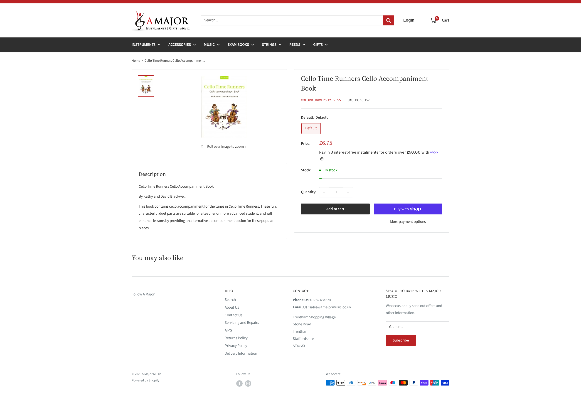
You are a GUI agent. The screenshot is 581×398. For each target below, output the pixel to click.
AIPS (228, 330)
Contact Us (233, 315)
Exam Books (238, 44)
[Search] (388, 20)
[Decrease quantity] (324, 192)
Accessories (179, 44)
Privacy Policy (236, 346)
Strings (269, 44)
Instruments (143, 44)
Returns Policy (236, 338)
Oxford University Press (321, 100)
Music (209, 44)
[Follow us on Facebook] (239, 383)
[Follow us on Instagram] (248, 383)
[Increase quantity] (348, 192)
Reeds (294, 44)
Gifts (318, 44)
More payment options (408, 221)
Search (230, 299)
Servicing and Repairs (242, 322)
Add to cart (335, 209)
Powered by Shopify (145, 380)
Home (136, 60)
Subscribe (401, 340)
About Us (232, 307)
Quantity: (308, 192)
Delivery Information (241, 353)
